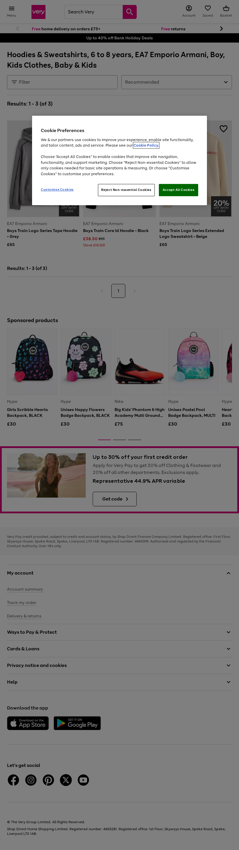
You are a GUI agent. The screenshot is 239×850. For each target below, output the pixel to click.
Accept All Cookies (178, 189)
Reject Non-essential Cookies (126, 189)
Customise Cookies (57, 189)
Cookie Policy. (146, 145)
